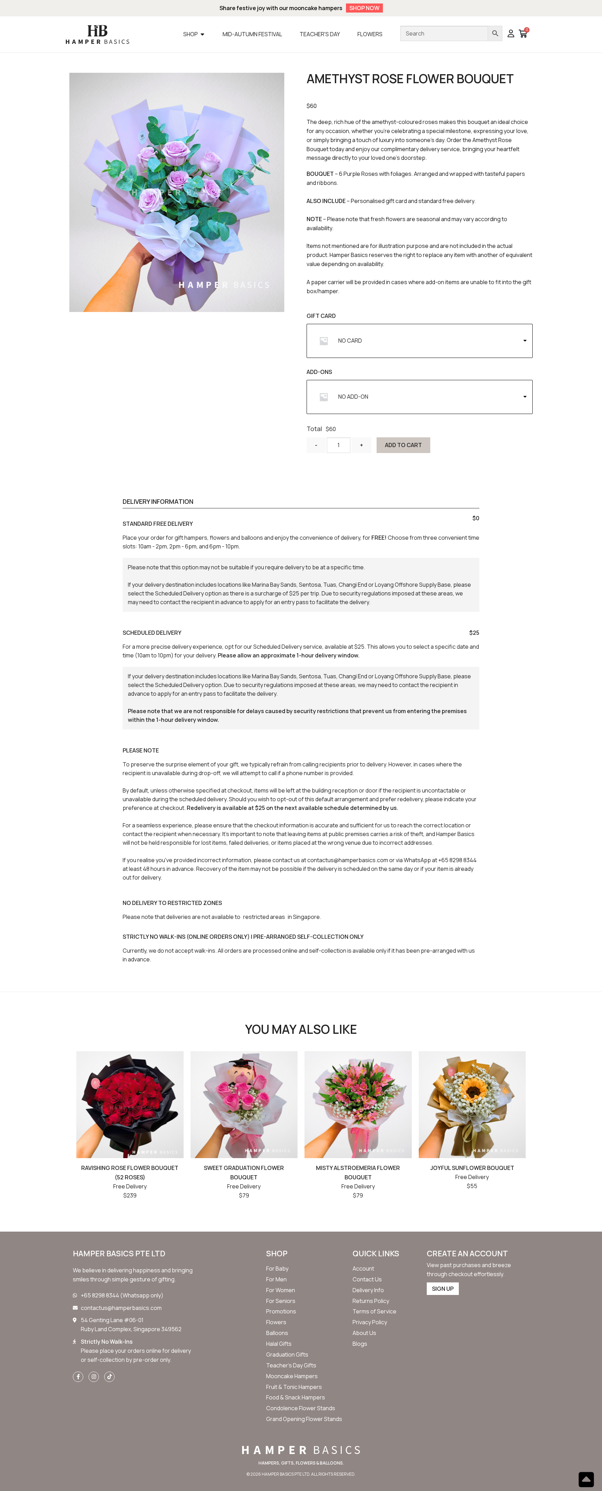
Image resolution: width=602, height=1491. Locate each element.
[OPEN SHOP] (202, 34)
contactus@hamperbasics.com (347, 860)
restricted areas (264, 917)
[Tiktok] (109, 1377)
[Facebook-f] (78, 1377)
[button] (511, 34)
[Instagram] (93, 1377)
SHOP (276, 1253)
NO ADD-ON (353, 396)
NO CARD (350, 340)
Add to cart (403, 445)
